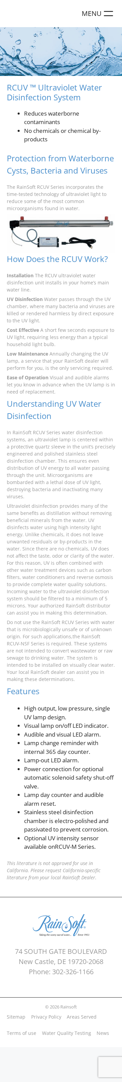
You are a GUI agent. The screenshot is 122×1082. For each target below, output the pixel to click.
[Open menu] (98, 13)
